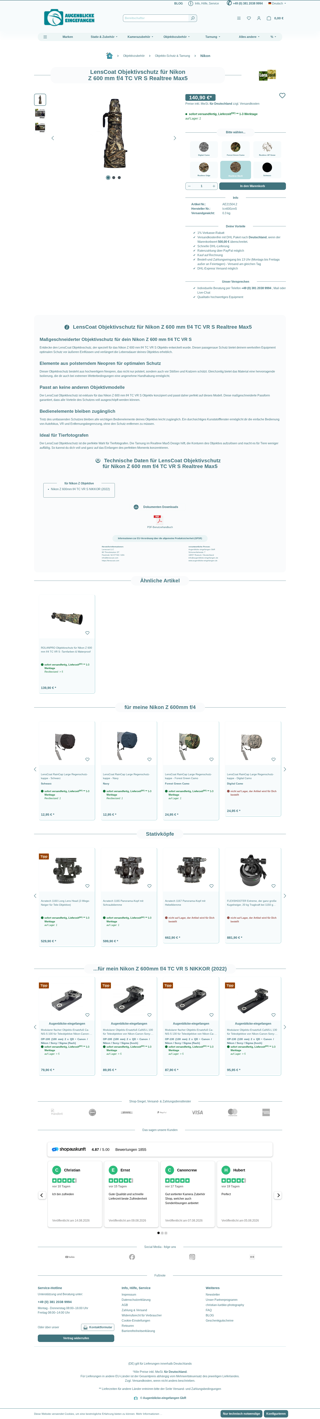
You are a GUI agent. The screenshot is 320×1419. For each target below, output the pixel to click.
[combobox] (156, 18)
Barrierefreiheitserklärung (138, 1331)
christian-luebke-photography (225, 1305)
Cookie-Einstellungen (136, 1320)
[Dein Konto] (258, 18)
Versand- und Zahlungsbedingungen (197, 1388)
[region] (160, 642)
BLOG (178, 3)
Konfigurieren (276, 1413)
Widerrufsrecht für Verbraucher (142, 1315)
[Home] (111, 57)
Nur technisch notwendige (241, 1413)
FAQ (209, 1310)
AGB (125, 1305)
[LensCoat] (267, 75)
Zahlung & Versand (134, 1310)
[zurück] (35, 768)
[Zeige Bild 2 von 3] (113, 177)
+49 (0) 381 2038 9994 (248, 3)
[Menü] (238, 18)
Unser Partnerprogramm (221, 1299)
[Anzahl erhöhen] (214, 186)
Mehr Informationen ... (149, 1413)
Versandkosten (142, 1380)
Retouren (128, 1325)
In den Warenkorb (252, 186)
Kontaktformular (100, 1327)
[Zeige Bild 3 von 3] (119, 177)
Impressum (129, 1294)
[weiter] (285, 768)
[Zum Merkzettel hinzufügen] (282, 95)
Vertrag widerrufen (76, 1338)
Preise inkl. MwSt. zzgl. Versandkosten (222, 103)
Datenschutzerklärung (136, 1299)
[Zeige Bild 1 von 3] (108, 177)
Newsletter (213, 1294)
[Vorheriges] (52, 137)
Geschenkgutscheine (220, 1320)
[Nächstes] (175, 137)
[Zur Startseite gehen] (69, 17)
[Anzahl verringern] (189, 186)
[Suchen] (192, 18)
